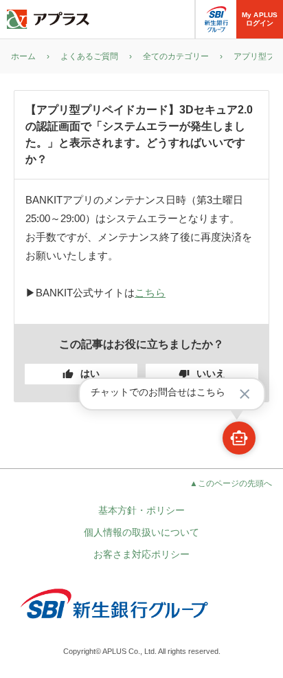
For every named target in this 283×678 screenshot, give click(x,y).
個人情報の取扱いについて (141, 532)
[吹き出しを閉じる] (244, 394)
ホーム (23, 56)
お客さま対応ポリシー (141, 554)
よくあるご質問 (89, 56)
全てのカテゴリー (176, 56)
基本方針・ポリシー (141, 510)
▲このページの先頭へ (231, 483)
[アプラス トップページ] (48, 19)
